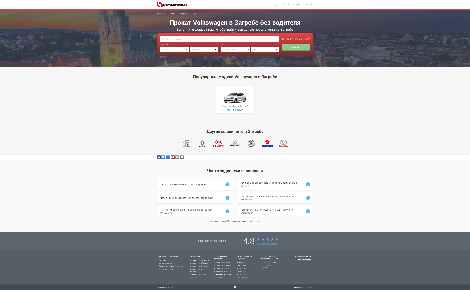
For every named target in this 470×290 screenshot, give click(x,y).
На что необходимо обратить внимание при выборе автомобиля (186, 211)
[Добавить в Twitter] (163, 157)
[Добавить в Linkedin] (168, 157)
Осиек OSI (241, 262)
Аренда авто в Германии (196, 270)
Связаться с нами (166, 269)
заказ (308, 4)
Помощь (256, 221)
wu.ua (311, 287)
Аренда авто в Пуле (221, 268)
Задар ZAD (241, 271)
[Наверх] (182, 157)
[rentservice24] (172, 4)
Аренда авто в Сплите (222, 265)
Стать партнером (304, 259)
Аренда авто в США (198, 274)
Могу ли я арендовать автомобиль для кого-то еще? (186, 197)
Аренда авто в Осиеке (222, 274)
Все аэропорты (243, 277)
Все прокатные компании (267, 266)
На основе (267, 243)
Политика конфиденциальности (172, 266)
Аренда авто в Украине (199, 260)
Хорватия (173, 13)
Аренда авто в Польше (199, 263)
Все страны (195, 277)
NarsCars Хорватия (268, 262)
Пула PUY (241, 268)
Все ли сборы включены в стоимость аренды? (183, 184)
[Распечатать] (177, 157)
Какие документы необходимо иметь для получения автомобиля (267, 211)
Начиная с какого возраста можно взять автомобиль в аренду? (269, 184)
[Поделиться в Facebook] (159, 157)
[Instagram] (235, 287)
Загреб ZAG (242, 265)
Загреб (182, 13)
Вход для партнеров (303, 256)
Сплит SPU (241, 274)
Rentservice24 (162, 13)
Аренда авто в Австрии (199, 266)
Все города (218, 277)
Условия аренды (165, 263)
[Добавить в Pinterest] (173, 157)
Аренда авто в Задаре (222, 271)
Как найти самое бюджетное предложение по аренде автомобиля (267, 198)
